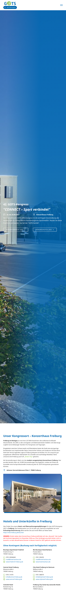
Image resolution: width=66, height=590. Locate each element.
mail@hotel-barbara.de (13, 559)
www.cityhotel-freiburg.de (44, 579)
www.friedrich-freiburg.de (14, 562)
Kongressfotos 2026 (44, 230)
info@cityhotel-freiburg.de (44, 577)
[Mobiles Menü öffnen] (61, 5)
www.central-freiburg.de (14, 579)
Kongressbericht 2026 (14, 230)
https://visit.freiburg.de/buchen (13, 532)
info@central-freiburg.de (14, 577)
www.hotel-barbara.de (43, 562)
